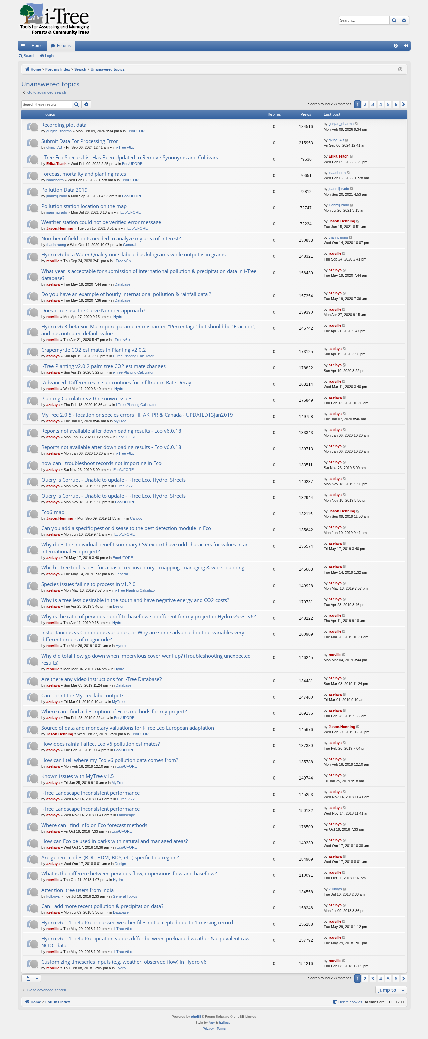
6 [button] (396, 104)
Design (118, 606)
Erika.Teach (56, 164)
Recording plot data (63, 124)
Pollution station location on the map (84, 206)
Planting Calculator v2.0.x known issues (86, 398)
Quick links (24, 47)
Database (122, 284)
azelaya (53, 284)
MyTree (120, 421)
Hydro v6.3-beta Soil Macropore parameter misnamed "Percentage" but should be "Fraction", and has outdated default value (148, 330)
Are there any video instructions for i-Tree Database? (101, 679)
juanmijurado (56, 196)
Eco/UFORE (137, 131)
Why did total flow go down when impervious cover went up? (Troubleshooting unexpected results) (146, 659)
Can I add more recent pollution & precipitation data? (102, 906)
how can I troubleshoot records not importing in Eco (101, 463)
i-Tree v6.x (125, 147)
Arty (212, 1022)
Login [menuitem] (407, 47)
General (129, 245)
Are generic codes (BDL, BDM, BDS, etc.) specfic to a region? (110, 857)
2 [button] (365, 104)
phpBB (196, 1016)
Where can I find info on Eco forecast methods (94, 825)
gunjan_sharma (59, 131)
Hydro (118, 317)
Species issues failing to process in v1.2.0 (88, 584)
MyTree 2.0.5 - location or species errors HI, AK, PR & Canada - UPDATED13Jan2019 (137, 414)
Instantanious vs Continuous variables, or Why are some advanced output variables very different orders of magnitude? (142, 636)
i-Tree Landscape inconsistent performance (90, 792)
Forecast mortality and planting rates (83, 173)
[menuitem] (396, 46)
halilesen (226, 1022)
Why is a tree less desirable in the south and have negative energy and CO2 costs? (135, 600)
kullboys (53, 896)
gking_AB (54, 147)
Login (49, 56)
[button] (403, 104)
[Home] (54, 20)
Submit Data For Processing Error (79, 141)
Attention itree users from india (77, 890)
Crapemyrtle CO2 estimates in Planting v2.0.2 (93, 349)
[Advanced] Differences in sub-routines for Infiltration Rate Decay (116, 382)
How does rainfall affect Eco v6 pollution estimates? (100, 743)
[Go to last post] (357, 124)
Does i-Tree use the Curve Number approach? (93, 310)
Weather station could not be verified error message (101, 222)
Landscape (126, 815)
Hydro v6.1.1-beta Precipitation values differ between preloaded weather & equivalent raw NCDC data (145, 942)
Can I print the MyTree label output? (82, 695)
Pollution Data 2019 (64, 189)
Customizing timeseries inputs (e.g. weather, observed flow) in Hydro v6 (124, 961)
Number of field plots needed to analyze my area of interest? (111, 238)
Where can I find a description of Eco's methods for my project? (114, 711)
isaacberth (55, 180)
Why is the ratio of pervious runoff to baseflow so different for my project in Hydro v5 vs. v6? (148, 616)
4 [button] (380, 104)
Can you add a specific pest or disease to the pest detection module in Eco (126, 528)
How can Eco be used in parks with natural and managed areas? (114, 841)
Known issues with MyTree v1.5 (77, 776)
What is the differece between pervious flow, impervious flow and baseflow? (129, 873)
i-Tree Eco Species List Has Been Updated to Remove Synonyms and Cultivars (129, 157)
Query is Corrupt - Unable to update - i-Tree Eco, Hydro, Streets (113, 479)
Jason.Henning (59, 228)
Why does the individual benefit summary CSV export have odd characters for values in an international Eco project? (145, 548)
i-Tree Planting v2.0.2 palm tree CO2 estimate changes (103, 365)
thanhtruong (56, 245)
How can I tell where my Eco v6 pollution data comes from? (109, 760)
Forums (64, 45)
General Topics (125, 896)
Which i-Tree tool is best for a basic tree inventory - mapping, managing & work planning (142, 567)
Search (29, 56)
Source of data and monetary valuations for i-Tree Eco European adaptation (127, 727)
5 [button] (388, 104)
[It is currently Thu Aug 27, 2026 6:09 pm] (400, 69)
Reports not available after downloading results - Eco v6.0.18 (111, 430)
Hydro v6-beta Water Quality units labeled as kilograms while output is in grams (133, 254)
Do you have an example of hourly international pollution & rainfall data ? (126, 294)
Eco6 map (52, 512)
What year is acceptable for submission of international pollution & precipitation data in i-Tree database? (148, 274)
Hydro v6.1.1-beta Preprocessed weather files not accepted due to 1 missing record (137, 922)
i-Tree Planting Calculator (133, 356)
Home (37, 45)
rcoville (52, 261)
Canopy (136, 518)
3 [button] (372, 104)
